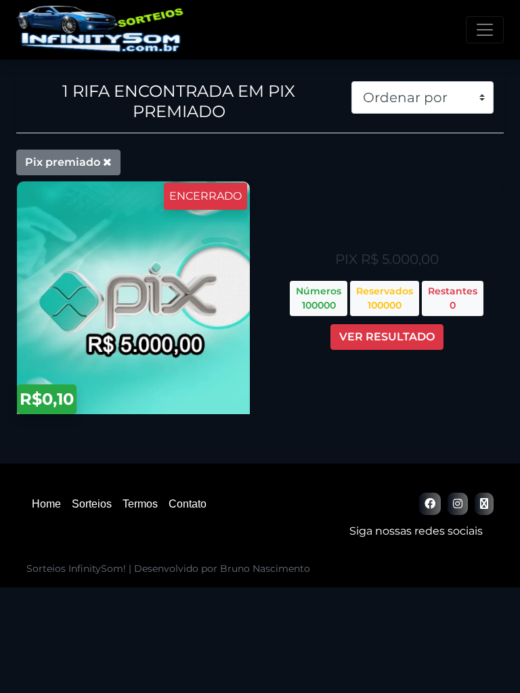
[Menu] (485, 29)
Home (46, 504)
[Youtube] (484, 504)
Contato (188, 504)
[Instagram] (458, 504)
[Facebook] (430, 504)
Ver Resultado (387, 336)
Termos (140, 504)
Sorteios (92, 504)
